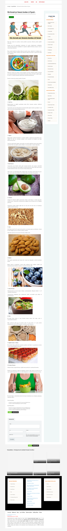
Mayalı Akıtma (12, 499)
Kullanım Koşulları (29, 512)
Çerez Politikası (22, 512)
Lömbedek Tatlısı (50, 107)
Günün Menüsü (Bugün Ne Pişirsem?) (12, 514)
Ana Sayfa (26, 2)
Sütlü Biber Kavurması (49, 491)
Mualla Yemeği (49, 44)
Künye (18, 512)
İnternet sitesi (11, 434)
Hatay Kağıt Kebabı (50, 28)
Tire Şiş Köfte (49, 31)
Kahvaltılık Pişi (12, 486)
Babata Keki (49, 84)
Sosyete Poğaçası (12, 494)
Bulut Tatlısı (49, 95)
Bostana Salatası (48, 497)
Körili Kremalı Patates (49, 494)
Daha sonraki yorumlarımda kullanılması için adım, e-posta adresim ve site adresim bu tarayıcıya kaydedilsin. (33, 435)
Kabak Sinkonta (48, 486)
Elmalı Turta (49, 58)
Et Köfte (48, 36)
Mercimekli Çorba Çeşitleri (31, 503)
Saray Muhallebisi (50, 71)
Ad (9, 430)
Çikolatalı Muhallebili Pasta (51, 63)
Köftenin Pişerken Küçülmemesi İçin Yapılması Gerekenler (32, 499)
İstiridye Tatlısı (49, 112)
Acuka (47, 483)
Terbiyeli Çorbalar (29, 496)
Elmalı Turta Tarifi (9, 515)
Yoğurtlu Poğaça (12, 483)
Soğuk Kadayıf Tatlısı (50, 104)
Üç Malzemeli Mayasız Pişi (14, 497)
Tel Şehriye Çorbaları (30, 505)
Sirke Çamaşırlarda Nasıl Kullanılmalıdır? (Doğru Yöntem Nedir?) (33, 486)
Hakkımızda (14, 512)
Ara (36, 2)
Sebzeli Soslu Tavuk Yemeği (50, 23)
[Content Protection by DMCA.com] (13, 413)
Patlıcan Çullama (48, 489)
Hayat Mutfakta (13, 6)
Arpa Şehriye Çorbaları (30, 483)
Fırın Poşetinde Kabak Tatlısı (51, 99)
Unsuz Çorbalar (29, 491)
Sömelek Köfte (49, 39)
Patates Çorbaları (29, 501)
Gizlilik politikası (35, 512)
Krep (11, 491)
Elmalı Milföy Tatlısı (50, 87)
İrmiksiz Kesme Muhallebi (51, 82)
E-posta (27, 430)
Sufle (48, 79)
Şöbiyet (48, 120)
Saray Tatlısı (49, 115)
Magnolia (49, 74)
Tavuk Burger (49, 47)
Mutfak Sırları (41, 2)
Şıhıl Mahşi (49, 52)
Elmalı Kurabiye (50, 66)
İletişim (40, 512)
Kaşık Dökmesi (12, 489)
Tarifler (32, 2)
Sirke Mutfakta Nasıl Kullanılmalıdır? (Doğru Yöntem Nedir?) (32, 489)
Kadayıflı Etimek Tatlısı (51, 93)
